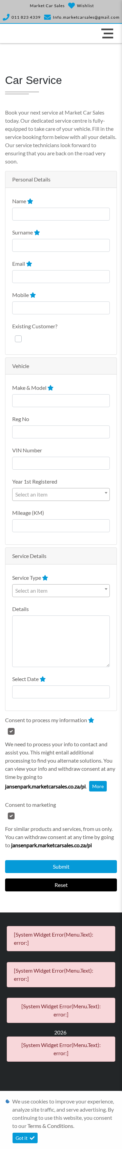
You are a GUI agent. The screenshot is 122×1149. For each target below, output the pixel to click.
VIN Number (27, 450)
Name (19, 201)
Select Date (26, 679)
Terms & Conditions (50, 1125)
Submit (61, 866)
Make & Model (29, 387)
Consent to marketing (30, 804)
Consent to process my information (46, 720)
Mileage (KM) (28, 512)
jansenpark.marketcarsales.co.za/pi (45, 786)
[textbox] (61, 494)
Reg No (20, 419)
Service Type (27, 577)
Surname (23, 232)
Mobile (21, 295)
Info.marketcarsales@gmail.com (86, 17)
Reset (61, 885)
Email (19, 263)
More (98, 786)
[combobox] (61, 494)
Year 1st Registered (34, 481)
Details (20, 609)
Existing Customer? (34, 326)
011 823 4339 (26, 17)
